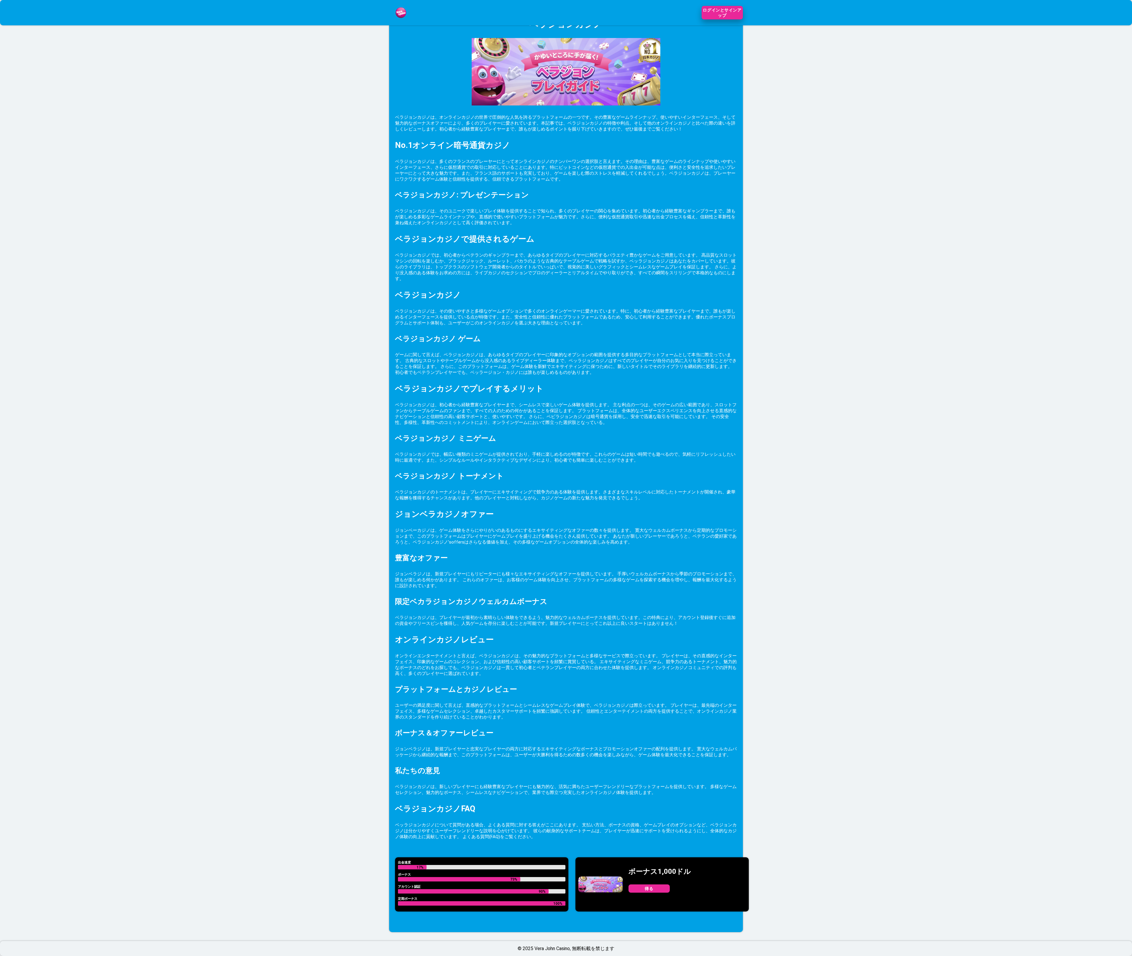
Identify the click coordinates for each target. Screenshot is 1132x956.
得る (649, 888)
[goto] (401, 21)
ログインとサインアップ (722, 13)
